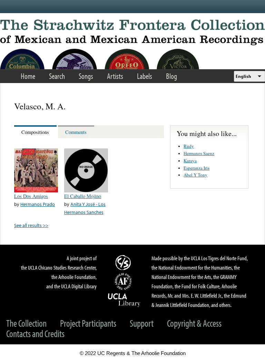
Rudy (189, 146)
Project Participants (88, 323)
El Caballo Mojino (82, 196)
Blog (171, 76)
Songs (86, 76)
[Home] (132, 32)
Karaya (190, 160)
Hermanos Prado (37, 204)
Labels (144, 76)
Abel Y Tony (195, 175)
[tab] (36, 131)
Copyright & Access (194, 323)
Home (28, 76)
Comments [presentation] (76, 132)
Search (57, 76)
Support (142, 323)
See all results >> (31, 225)
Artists (115, 76)
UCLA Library (124, 299)
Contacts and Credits (35, 333)
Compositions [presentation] (35, 132)
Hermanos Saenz (199, 153)
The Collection (26, 323)
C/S (124, 262)
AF (124, 281)
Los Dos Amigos (31, 196)
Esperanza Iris (196, 168)
